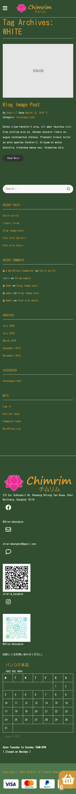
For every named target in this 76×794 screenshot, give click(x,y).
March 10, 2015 (35, 112)
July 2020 (9, 326)
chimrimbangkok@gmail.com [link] (19, 544)
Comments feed (12, 421)
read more (13, 158)
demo (8, 285)
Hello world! (11, 215)
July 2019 (9, 333)
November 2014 (11, 355)
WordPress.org (12, 428)
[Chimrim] (34, 8)
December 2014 (11, 348)
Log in (7, 406)
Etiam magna (22, 278)
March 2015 (9, 340)
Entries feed (11, 414)
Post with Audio (13, 245)
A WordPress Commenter (20, 270)
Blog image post (21, 104)
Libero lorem (11, 223)
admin (10, 112)
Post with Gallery (14, 238)
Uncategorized (25, 117)
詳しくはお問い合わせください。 (24, 654)
